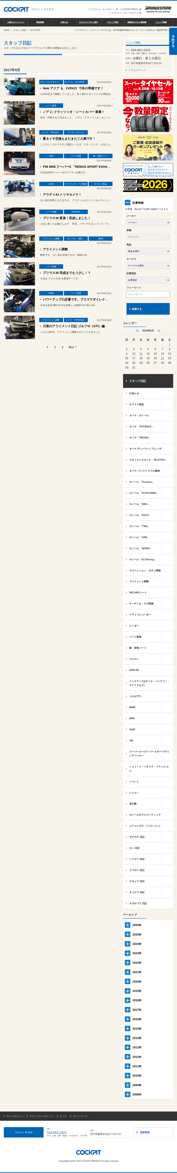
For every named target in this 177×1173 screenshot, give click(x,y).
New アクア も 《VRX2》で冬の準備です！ (73, 88)
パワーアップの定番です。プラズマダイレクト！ (77, 299)
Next (71, 347)
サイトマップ (80, 1116)
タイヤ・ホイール (139, 415)
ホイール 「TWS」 (139, 526)
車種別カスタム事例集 (136, 22)
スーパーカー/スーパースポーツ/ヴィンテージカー (149, 753)
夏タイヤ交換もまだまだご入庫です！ (69, 138)
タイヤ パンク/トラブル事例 (144, 470)
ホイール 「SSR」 (139, 537)
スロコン (134, 659)
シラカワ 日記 (137, 859)
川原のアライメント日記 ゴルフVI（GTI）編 (74, 326)
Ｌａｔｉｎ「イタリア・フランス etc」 (149, 768)
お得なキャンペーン (16, 22)
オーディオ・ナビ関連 (141, 603)
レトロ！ (134, 792)
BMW (132, 707)
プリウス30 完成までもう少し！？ (67, 273)
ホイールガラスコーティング (145, 814)
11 (140, 353)
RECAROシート (138, 592)
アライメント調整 (55, 249)
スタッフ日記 (112, 22)
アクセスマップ (137, 70)
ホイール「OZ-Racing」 (142, 559)
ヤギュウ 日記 (137, 881)
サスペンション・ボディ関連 (145, 570)
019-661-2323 (56, 1132)
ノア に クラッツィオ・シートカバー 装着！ (74, 112)
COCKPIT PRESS (130, 9)
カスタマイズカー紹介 (88, 22)
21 (162, 358)
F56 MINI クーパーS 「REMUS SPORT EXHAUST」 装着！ (85, 166)
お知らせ (64, 22)
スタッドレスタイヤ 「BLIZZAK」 (148, 459)
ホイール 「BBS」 (139, 504)
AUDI (132, 729)
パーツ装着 (135, 636)
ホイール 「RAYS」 (140, 515)
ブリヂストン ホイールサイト (124, 13)
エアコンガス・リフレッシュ (145, 825)
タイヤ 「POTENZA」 (141, 426)
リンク (63, 1116)
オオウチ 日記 (137, 836)
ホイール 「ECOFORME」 (144, 493)
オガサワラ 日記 (138, 903)
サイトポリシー (14, 1116)
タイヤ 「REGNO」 (140, 437)
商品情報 (40, 22)
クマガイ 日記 (137, 870)
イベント (134, 781)
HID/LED (134, 670)
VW (131, 740)
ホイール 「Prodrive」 (141, 481)
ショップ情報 (161, 22)
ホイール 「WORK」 (140, 548)
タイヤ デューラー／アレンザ (145, 448)
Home (7, 30)
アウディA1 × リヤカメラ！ (62, 194)
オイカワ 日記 (137, 892)
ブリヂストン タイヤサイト (102, 9)
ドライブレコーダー (140, 614)
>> (158, 330)
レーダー (134, 625)
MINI (131, 718)
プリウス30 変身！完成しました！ (67, 218)
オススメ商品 (136, 404)
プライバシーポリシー (41, 1116)
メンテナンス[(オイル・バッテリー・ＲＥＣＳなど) (149, 683)
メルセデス (135, 696)
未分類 (133, 803)
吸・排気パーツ (137, 647)
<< (137, 330)
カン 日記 (134, 848)
